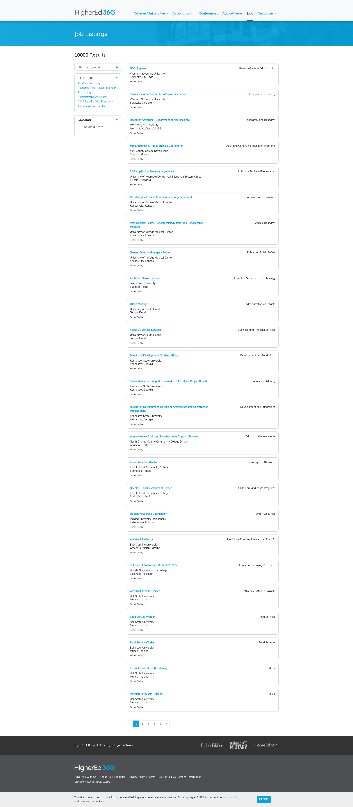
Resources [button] (266, 13)
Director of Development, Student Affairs (154, 355)
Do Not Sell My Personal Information (179, 777)
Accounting (84, 92)
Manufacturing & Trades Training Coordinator (156, 145)
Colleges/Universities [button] (150, 13)
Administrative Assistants (93, 97)
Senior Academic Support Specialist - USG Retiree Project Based (168, 381)
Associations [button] (182, 13)
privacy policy (231, 797)
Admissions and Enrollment (93, 106)
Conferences (208, 13)
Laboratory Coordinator (144, 462)
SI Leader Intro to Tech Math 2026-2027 (153, 565)
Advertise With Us (85, 777)
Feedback (119, 777)
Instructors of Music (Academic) (148, 668)
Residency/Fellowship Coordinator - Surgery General (161, 197)
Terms (151, 777)
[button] (117, 78)
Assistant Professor (141, 539)
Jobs (250, 13)
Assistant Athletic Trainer (145, 591)
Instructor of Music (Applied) (146, 694)
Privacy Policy (137, 777)
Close (264, 799)
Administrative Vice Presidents (96, 101)
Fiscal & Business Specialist (146, 329)
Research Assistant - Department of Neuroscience (160, 120)
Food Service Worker (142, 616)
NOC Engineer (138, 68)
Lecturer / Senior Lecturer (145, 278)
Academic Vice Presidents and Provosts (101, 87)
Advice (232, 13)
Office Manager (139, 304)
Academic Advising (89, 83)
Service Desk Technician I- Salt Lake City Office (158, 94)
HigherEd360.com (101, 782)
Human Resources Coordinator (148, 513)
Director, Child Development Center (151, 488)
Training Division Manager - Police (150, 252)
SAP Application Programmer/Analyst (152, 171)
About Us (105, 777)
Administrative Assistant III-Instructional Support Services (164, 436)
